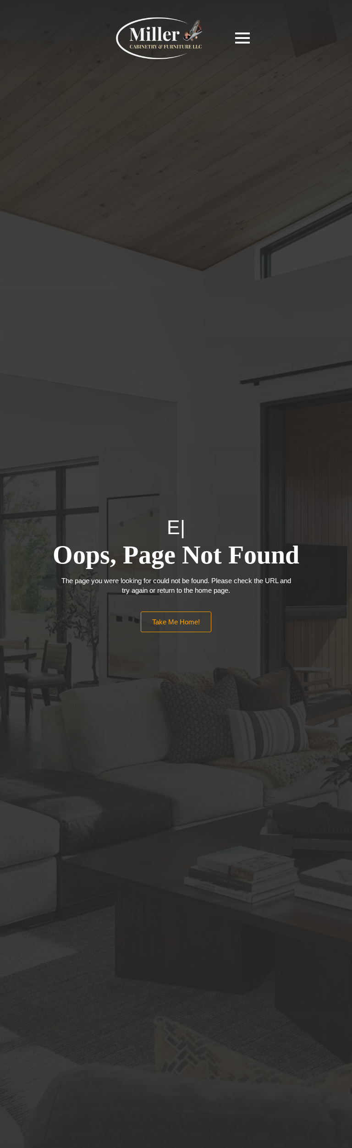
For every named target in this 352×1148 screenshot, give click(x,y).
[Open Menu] (242, 38)
